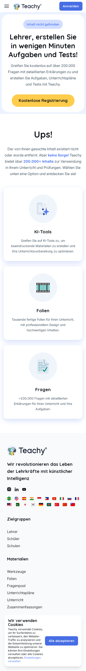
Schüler (13, 538)
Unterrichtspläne (20, 593)
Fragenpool (16, 585)
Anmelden (71, 6)
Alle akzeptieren (61, 641)
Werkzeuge (16, 571)
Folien (12, 578)
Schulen (13, 546)
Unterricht (15, 600)
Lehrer (12, 531)
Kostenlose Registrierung (43, 100)
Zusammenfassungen (24, 607)
